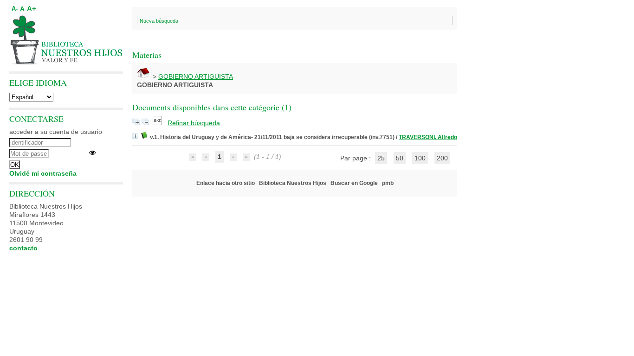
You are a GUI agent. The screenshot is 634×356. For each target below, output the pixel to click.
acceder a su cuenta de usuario (55, 131)
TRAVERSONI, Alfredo (428, 137)
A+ (31, 9)
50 (399, 158)
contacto (23, 248)
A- (15, 9)
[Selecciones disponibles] (158, 123)
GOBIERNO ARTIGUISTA (195, 76)
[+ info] (135, 136)
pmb (388, 183)
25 (381, 158)
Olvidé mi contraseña (43, 173)
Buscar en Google (354, 183)
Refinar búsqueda (194, 123)
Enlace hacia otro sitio (225, 183)
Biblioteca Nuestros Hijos (292, 183)
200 (442, 158)
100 (420, 158)
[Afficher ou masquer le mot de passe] (92, 152)
